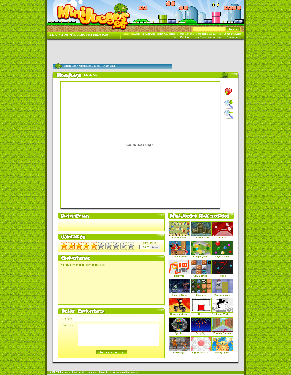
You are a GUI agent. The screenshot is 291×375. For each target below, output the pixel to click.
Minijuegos (70, 65)
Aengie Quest (200, 256)
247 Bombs (200, 275)
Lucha (227, 33)
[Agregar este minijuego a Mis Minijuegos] (228, 91)
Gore (198, 33)
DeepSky (201, 333)
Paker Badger (179, 256)
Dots (200, 314)
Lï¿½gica (217, 33)
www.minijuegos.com (127, 372)
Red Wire (179, 275)
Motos (203, 37)
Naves (176, 37)
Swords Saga (179, 295)
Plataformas (186, 37)
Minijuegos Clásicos (90, 65)
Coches (180, 33)
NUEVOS (63, 35)
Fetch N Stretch (222, 333)
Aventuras (150, 33)
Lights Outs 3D (200, 352)
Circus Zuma (179, 237)
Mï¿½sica (236, 33)
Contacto (92, 372)
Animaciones (233, 37)
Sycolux (179, 333)
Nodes (222, 275)
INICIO (53, 35)
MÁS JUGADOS (78, 35)
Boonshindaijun (179, 314)
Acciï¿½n (139, 33)
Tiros (196, 37)
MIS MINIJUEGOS (98, 35)
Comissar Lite (201, 237)
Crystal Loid (222, 256)
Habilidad (207, 33)
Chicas (211, 37)
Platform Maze (222, 295)
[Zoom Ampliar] (228, 104)
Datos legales (78, 372)
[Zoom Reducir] (228, 114)
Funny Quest (222, 352)
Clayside (201, 295)
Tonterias (220, 37)
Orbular (222, 237)
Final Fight (179, 352)
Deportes (189, 33)
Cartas (160, 33)
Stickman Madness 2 (222, 314)
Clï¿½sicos (169, 33)
